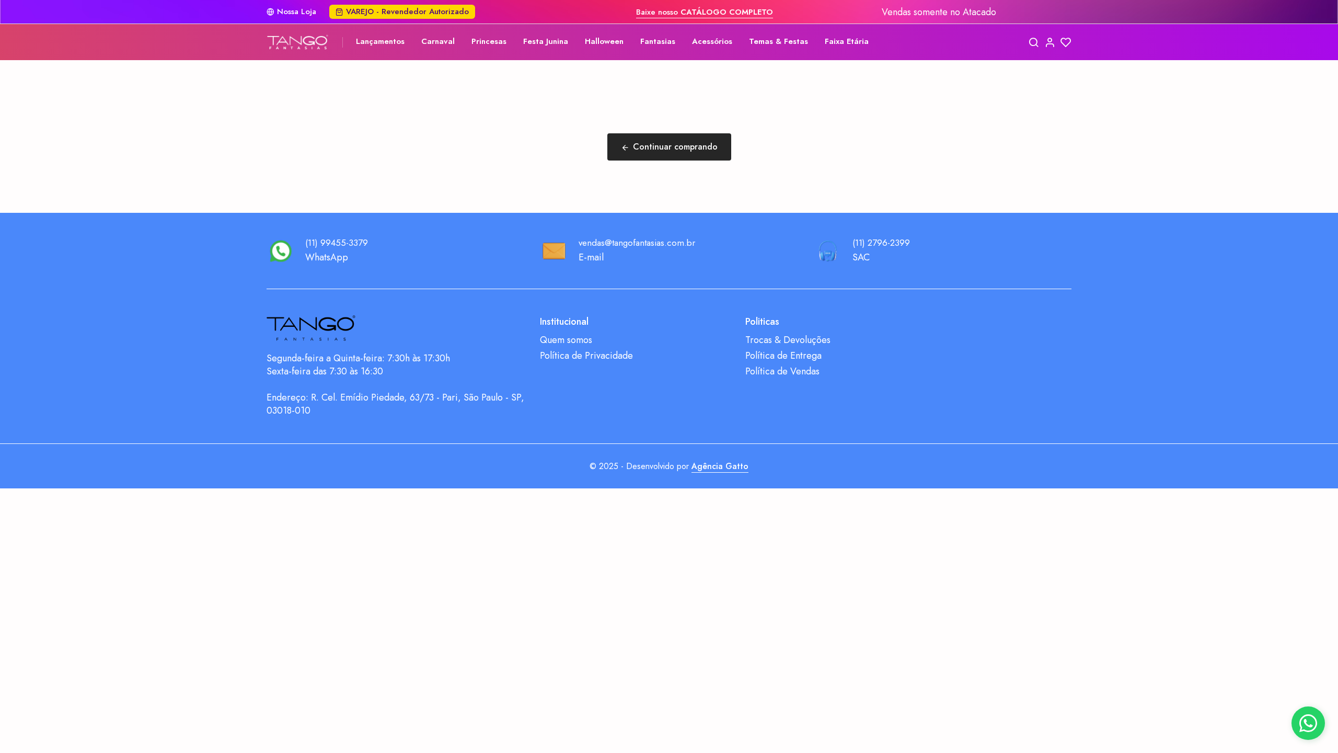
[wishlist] (1065, 42)
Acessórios (712, 41)
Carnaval (438, 41)
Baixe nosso (704, 12)
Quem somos (566, 340)
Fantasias (657, 41)
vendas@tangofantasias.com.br (637, 242)
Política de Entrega (783, 355)
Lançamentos (380, 41)
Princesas (488, 41)
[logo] (298, 42)
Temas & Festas (778, 41)
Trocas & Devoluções (788, 340)
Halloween (604, 41)
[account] (1049, 42)
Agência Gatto (719, 466)
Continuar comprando (675, 147)
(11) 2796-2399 (881, 242)
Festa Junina (545, 41)
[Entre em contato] (1308, 723)
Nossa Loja (296, 12)
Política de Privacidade (586, 355)
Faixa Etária (847, 41)
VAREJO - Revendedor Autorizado (407, 11)
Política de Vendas (782, 371)
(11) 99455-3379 (336, 242)
